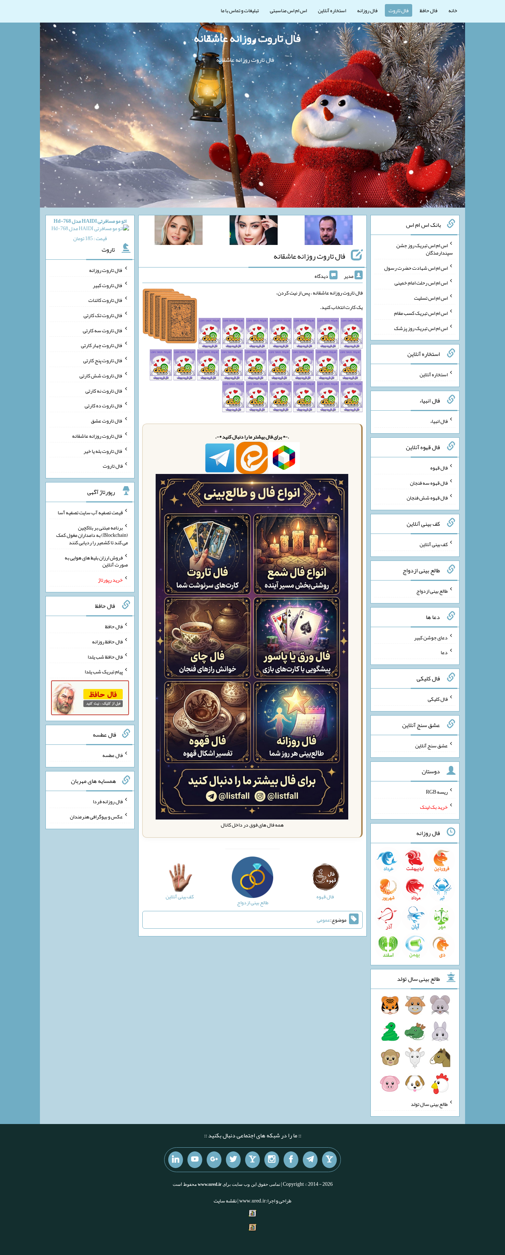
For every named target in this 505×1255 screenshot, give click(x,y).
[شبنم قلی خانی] (179, 231)
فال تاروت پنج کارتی (103, 360)
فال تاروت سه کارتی (103, 330)
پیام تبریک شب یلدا (104, 671)
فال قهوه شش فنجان (427, 497)
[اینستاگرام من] (271, 1159)
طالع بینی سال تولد (429, 1104)
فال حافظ (428, 10)
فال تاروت (399, 10)
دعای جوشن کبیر (431, 637)
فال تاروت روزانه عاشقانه (247, 38)
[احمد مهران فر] (329, 231)
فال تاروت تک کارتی (103, 315)
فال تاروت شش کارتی (101, 375)
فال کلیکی (438, 699)
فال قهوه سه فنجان (429, 482)
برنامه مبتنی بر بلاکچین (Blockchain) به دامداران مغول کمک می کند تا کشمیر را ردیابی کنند (92, 535)
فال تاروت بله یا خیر (103, 450)
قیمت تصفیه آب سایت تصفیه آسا (90, 512)
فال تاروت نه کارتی (104, 390)
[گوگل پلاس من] (214, 1159)
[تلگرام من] (310, 1159)
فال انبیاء (439, 421)
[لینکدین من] (175, 1159)
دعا (444, 652)
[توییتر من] (233, 1159)
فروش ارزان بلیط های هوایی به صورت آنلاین (96, 561)
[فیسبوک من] (291, 1159)
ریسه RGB (437, 792)
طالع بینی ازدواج (432, 591)
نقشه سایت (225, 1200)
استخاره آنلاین (332, 10)
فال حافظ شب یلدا (105, 656)
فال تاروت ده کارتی (104, 405)
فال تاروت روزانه (106, 270)
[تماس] (252, 1159)
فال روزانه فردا (108, 801)
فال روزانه (367, 10)
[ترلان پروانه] (254, 231)
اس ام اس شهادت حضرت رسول (416, 267)
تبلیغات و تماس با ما (240, 10)
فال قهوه (439, 467)
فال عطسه (112, 755)
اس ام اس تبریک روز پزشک (421, 328)
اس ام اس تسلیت (431, 298)
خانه (452, 10)
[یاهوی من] (329, 1159)
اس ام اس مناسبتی (288, 10)
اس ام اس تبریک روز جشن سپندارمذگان (424, 249)
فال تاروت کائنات (105, 300)
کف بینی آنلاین (434, 544)
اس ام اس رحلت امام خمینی (421, 282)
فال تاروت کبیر (108, 285)
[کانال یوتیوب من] (194, 1159)
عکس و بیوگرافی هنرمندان (96, 816)
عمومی (323, 920)
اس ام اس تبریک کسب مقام (421, 313)
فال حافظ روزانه (107, 641)
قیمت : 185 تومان (90, 229)
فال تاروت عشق (107, 420)
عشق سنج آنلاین (431, 745)
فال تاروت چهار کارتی (102, 345)
